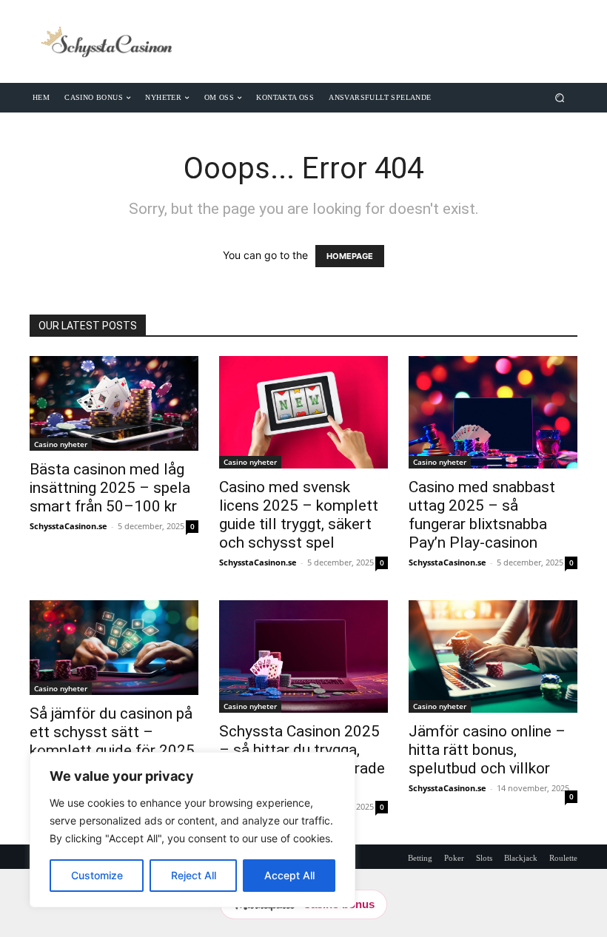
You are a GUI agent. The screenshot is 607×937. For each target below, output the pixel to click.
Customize (97, 875)
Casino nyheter (60, 444)
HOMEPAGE (349, 256)
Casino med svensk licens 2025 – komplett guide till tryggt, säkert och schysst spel (298, 514)
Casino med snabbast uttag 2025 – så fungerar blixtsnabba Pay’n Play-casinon (482, 514)
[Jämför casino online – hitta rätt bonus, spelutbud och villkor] (493, 656)
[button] (560, 97)
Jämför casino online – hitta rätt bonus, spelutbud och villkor (487, 749)
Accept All (289, 875)
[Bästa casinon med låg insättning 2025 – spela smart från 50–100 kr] (114, 403)
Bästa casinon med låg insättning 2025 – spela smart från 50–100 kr (110, 487)
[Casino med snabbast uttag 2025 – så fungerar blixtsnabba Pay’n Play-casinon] (493, 412)
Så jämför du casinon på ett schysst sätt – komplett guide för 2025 (112, 732)
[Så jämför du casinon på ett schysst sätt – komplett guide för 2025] (114, 647)
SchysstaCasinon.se (68, 525)
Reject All (193, 875)
